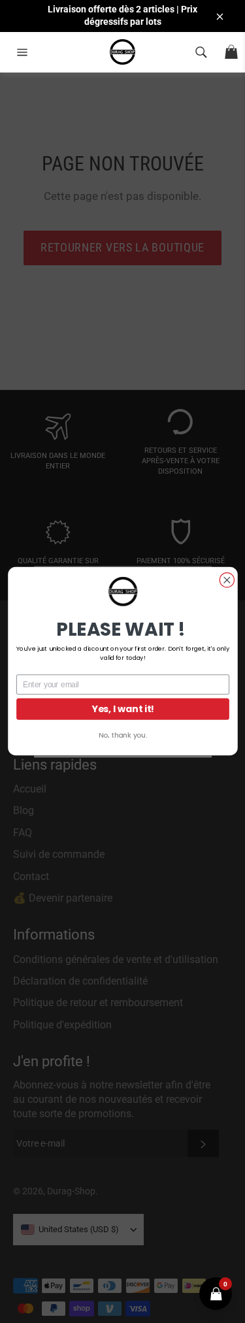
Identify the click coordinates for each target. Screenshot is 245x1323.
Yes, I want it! (122, 709)
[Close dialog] (227, 580)
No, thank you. (122, 735)
